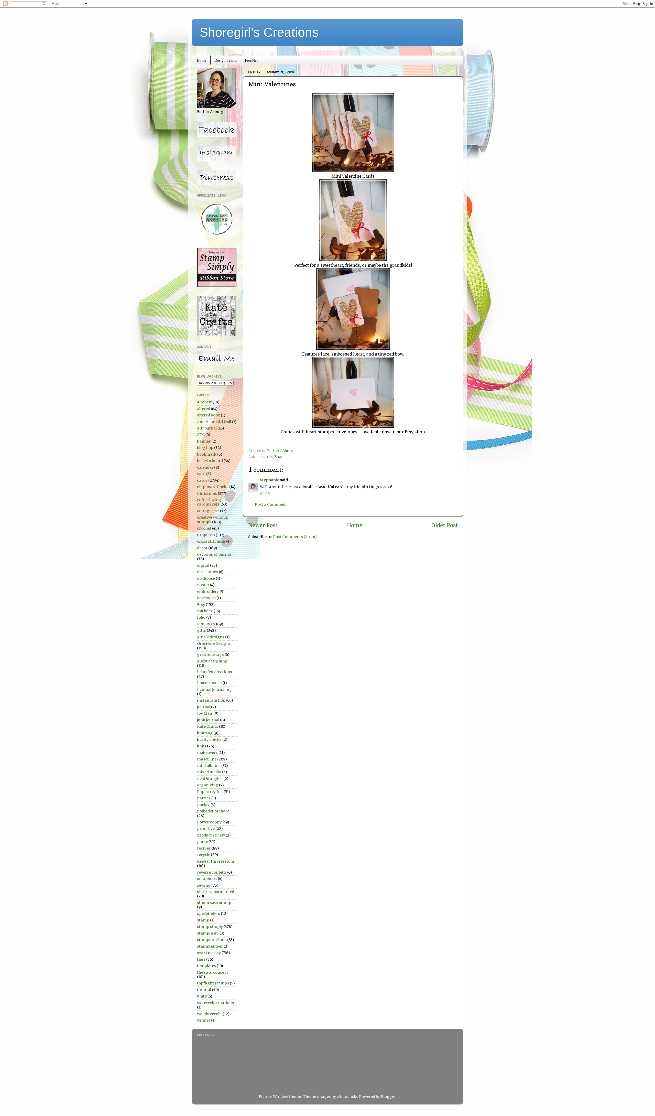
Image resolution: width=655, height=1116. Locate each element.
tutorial (204, 990)
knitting (205, 733)
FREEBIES (206, 624)
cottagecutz (208, 511)
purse (202, 841)
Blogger (388, 1096)
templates (206, 965)
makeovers (207, 752)
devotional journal (214, 554)
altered (203, 408)
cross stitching (211, 541)
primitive (206, 828)
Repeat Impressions (216, 861)
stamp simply (210, 926)
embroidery (208, 591)
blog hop (205, 447)
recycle (203, 854)
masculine (206, 759)
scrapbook (207, 878)
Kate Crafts (207, 726)
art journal (207, 428)
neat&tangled (210, 778)
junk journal (208, 720)
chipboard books (212, 487)
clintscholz (347, 1096)
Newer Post (263, 525)
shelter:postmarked (215, 891)
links (201, 746)
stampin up (208, 933)
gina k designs (210, 637)
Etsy (278, 456)
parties (204, 798)
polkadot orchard (213, 811)
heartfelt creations (214, 672)
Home (201, 60)
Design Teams (225, 60)
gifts (201, 630)
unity (202, 996)
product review (211, 835)
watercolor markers (215, 1003)
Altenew (204, 402)
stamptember (210, 946)
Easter (203, 585)
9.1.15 (265, 493)
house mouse (209, 683)
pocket (203, 804)
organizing (207, 785)
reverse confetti (211, 872)
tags (201, 959)
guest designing (212, 661)
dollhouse (206, 578)
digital (203, 565)
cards (267, 456)
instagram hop (211, 700)
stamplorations (211, 939)
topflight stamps (213, 983)
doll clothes (207, 572)
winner (203, 1020)
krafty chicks (209, 739)
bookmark (206, 454)
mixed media (209, 772)
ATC (201, 434)
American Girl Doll (214, 422)
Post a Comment (270, 504)
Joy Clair (205, 713)
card (201, 473)
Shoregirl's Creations (259, 32)
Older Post (444, 525)
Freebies (251, 60)
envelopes (206, 598)
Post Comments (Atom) (295, 536)
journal (203, 707)
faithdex (205, 611)
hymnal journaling (214, 689)
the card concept (212, 972)
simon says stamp (214, 902)
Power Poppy (209, 822)
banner (204, 441)
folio (201, 617)
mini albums (209, 765)
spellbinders (208, 913)
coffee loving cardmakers (209, 502)
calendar (205, 467)
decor (202, 548)
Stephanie (269, 480)
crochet (204, 528)
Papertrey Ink (210, 791)
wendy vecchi (209, 1014)
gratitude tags (210, 654)
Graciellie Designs (214, 643)
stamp (203, 920)
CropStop (206, 535)
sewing (204, 885)
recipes (204, 848)
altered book (208, 415)
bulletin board (210, 460)
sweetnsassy (209, 952)
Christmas (207, 493)
